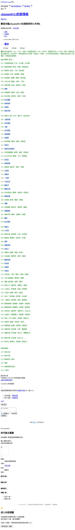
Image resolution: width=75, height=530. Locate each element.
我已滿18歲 (4, 526)
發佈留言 (3, 415)
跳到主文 (4, 19)
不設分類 (16, 28)
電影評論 (15, 395)
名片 (5, 36)
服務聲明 (54, 504)
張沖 (6, 44)
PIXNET (24, 504)
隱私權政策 (48, 504)
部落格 (6, 34)
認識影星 (15, 398)
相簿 (5, 32)
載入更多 (3, 404)
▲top (2, 401)
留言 (23, 390)
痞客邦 (20, 390)
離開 (10, 526)
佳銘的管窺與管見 (6, 380)
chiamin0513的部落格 (14, 14)
